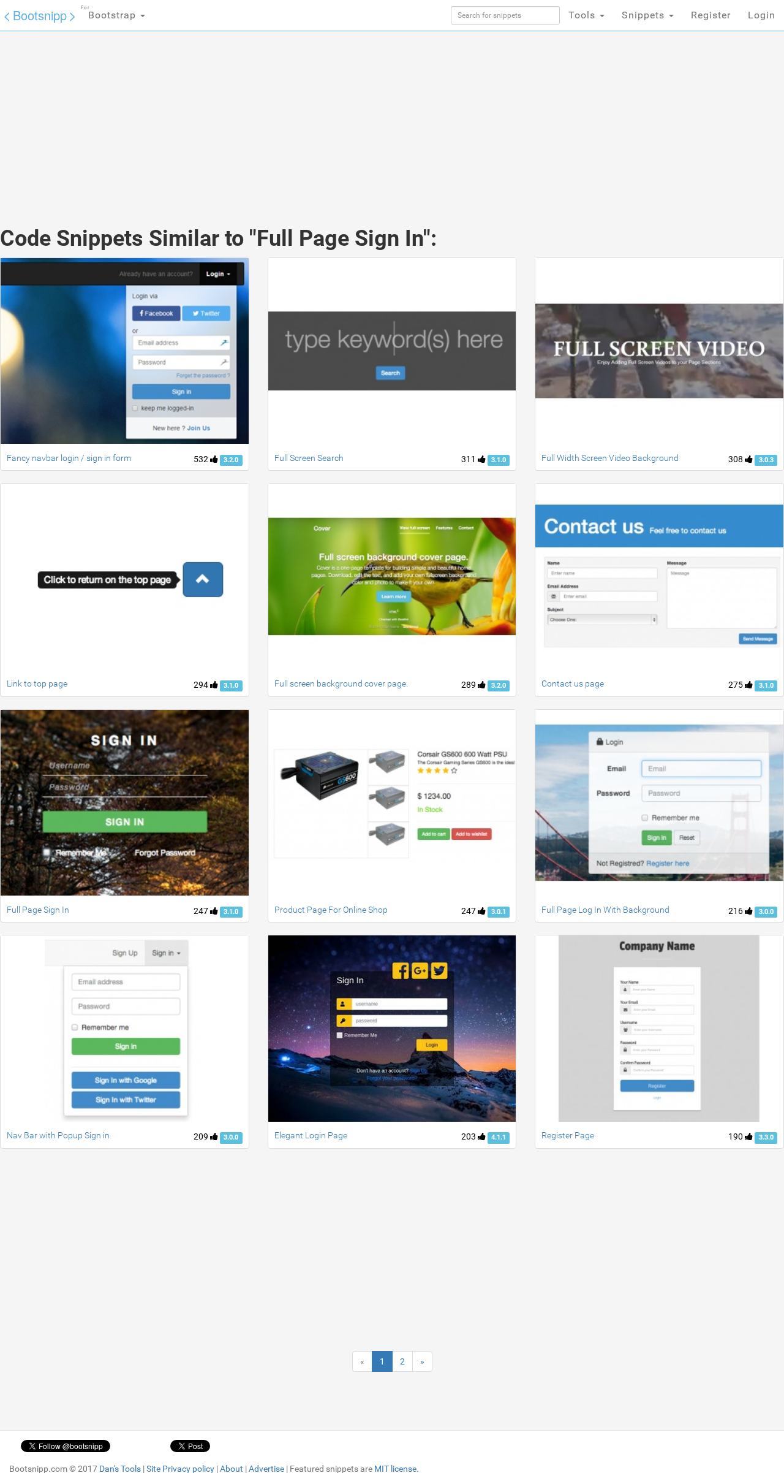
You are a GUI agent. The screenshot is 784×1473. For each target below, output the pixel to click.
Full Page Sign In (38, 910)
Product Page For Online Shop (331, 910)
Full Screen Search (309, 458)
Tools (583, 15)
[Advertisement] (300, 116)
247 (202, 911)
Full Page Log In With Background (605, 910)
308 (736, 459)
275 (736, 685)
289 (469, 685)
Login (761, 15)
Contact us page (572, 683)
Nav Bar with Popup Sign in (58, 1135)
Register (711, 15)
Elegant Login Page (310, 1135)
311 (469, 459)
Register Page (567, 1135)
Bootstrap (110, 13)
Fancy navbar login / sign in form (69, 458)
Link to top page (37, 683)
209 (202, 1136)
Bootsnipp (40, 15)
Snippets (645, 15)
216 (736, 911)
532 (202, 459)
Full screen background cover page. (341, 683)
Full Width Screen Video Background (610, 458)
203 (469, 1136)
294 (202, 685)
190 (736, 1136)
